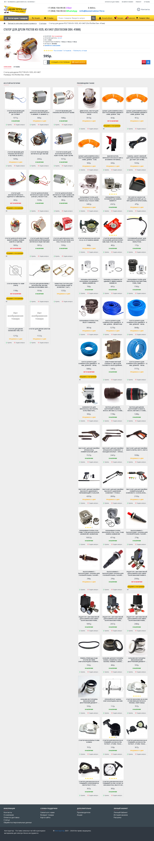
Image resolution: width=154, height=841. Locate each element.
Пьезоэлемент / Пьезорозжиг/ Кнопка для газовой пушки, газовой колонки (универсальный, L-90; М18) (112, 573)
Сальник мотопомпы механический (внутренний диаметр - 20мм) (89, 701)
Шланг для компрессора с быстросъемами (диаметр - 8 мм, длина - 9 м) (136, 112)
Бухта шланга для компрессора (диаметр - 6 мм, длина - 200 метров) (113, 322)
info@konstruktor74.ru (91, 11)
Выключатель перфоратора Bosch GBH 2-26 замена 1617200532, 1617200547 (113, 158)
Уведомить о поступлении (15, 208)
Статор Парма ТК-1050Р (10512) (15, 284)
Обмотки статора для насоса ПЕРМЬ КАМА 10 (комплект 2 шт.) (63, 285)
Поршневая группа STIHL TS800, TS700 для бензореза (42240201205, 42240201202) (89, 532)
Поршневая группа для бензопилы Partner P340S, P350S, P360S (137, 281)
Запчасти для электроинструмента (22, 23)
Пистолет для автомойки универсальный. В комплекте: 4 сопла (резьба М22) (137, 491)
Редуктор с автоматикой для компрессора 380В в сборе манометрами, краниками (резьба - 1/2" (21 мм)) (136, 618)
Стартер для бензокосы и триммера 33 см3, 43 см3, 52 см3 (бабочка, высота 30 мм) (113, 783)
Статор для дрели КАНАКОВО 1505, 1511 (15, 330)
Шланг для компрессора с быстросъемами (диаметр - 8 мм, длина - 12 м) (89, 158)
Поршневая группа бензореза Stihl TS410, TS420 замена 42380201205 (113, 532)
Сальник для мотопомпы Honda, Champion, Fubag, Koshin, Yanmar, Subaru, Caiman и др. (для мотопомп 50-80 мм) (113, 660)
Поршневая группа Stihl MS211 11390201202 (88, 321)
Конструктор (60, 831)
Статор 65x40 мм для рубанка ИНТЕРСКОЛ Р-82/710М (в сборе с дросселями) (16, 153)
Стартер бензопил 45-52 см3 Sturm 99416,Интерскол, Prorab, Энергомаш (136, 701)
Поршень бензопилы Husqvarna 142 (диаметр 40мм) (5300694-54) (89, 281)
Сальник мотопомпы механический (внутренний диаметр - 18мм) (137, 660)
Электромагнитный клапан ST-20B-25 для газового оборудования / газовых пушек (113, 363)
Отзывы (17, 67)
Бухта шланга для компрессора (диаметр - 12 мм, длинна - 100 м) (136, 363)
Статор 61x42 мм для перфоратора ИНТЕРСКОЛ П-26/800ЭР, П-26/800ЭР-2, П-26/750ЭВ (39, 112)
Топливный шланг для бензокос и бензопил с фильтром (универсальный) (137, 240)
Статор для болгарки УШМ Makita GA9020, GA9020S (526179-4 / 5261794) (15, 240)
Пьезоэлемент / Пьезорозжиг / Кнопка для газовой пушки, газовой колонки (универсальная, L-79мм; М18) (89, 573)
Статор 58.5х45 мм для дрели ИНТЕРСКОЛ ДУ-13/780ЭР (15, 112)
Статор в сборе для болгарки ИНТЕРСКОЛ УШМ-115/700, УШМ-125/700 (63, 153)
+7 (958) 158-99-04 (62, 11)
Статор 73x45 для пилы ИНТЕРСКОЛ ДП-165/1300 (39, 153)
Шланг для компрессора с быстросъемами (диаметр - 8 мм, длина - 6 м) (112, 112)
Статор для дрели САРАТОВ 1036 (39, 330)
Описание (7, 67)
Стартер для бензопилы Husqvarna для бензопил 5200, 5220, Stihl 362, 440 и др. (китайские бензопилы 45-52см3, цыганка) (112, 240)
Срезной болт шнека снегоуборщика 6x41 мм (112, 700)
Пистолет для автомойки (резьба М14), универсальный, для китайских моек (89, 450)
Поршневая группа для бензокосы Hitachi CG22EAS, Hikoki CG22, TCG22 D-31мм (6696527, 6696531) (89, 199)
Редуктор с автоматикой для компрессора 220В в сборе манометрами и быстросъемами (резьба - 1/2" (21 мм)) (137, 573)
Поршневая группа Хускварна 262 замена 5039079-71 (112, 199)
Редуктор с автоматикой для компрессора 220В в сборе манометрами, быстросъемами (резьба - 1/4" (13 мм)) (89, 618)
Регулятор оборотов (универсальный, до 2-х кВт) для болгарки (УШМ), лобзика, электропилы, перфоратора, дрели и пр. (137, 199)
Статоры (42, 23)
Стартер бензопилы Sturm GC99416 (89, 741)
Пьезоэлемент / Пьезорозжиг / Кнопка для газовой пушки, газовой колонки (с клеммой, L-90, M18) (137, 532)
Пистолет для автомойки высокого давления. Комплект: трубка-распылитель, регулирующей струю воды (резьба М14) (112, 491)
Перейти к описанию (52, 45)
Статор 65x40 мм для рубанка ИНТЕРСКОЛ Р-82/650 (63, 112)
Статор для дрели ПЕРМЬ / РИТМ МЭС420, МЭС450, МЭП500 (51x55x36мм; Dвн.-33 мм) (39, 285)
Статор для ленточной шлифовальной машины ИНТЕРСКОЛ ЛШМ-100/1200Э (39, 240)
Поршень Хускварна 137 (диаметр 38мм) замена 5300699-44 (113, 281)
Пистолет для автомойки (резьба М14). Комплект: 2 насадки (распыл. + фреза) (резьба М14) (112, 450)
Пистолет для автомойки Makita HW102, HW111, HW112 (136, 449)
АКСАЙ (60, 38)
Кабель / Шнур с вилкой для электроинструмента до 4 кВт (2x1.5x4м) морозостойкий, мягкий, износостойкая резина (136, 158)
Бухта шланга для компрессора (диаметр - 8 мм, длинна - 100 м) (137, 322)
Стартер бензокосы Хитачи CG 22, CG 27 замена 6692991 (89, 239)
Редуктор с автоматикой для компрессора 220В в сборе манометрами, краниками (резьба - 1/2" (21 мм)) (113, 618)
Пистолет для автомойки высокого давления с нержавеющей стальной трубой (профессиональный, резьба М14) (89, 491)
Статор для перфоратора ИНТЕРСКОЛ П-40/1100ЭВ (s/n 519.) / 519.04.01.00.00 (63, 240)
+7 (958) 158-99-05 (60, 7)
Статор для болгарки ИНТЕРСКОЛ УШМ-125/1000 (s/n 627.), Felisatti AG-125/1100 (39, 195)
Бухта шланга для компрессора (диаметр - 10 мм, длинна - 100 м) (89, 363)
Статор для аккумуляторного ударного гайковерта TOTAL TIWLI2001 (16, 195)
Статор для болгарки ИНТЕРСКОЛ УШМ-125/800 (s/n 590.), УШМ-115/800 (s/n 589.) (63, 195)
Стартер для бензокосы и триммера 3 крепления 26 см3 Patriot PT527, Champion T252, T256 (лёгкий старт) (89, 783)
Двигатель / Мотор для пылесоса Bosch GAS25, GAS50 (89, 112)
